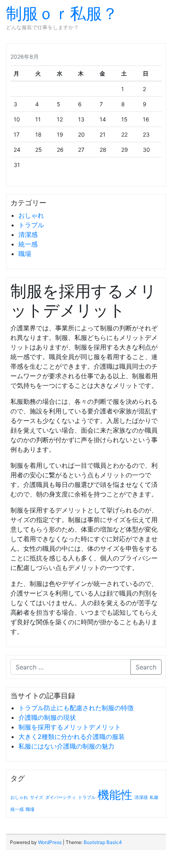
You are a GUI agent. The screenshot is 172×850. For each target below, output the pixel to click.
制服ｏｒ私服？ (62, 13)
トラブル (31, 225)
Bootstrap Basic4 (103, 842)
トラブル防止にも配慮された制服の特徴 (76, 708)
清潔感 (28, 234)
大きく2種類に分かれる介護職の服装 (71, 737)
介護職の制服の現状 (47, 717)
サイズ (36, 797)
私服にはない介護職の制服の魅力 (66, 746)
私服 (154, 797)
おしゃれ (31, 215)
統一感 (28, 244)
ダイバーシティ (60, 797)
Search (146, 667)
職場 (24, 254)
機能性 (115, 795)
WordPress (50, 842)
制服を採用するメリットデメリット (69, 727)
